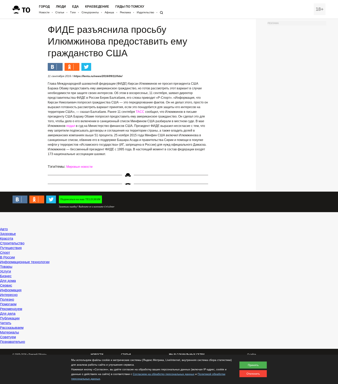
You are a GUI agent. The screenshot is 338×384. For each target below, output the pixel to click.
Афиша (109, 12)
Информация (11, 290)
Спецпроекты (90, 12)
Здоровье (8, 234)
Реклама (125, 12)
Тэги (73, 12)
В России (7, 257)
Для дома (8, 281)
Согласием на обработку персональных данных (163, 374)
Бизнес (6, 276)
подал (70, 125)
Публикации (10, 318)
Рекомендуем (11, 309)
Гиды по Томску (129, 6)
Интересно (9, 295)
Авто (4, 229)
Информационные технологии (24, 262)
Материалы (9, 332)
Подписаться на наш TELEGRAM (80, 199)
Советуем (8, 337)
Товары (6, 267)
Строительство (12, 243)
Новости (44, 12)
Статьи (59, 12)
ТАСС (140, 111)
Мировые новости (79, 166)
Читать (5, 323)
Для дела (7, 314)
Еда (75, 6)
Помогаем (8, 304)
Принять (253, 365)
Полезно (7, 299)
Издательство (145, 12)
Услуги (5, 271)
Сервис (6, 285)
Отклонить (253, 373)
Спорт (5, 253)
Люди (61, 6)
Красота (6, 238)
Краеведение (97, 6)
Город (44, 6)
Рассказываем (11, 328)
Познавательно (12, 342)
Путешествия (11, 248)
